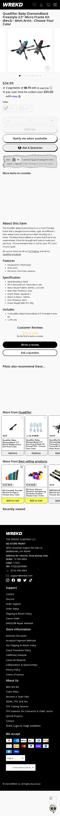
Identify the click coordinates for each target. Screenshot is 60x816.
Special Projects (14, 715)
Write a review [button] (30, 345)
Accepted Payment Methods (21, 640)
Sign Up (18, 163)
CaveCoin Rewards (16, 660)
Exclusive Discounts (16, 635)
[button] (30, 88)
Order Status (12, 608)
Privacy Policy (13, 669)
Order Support (13, 603)
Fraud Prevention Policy (18, 650)
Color (5, 101)
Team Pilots (12, 691)
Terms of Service (15, 674)
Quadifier (25, 412)
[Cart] (48, 4)
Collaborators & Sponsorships (21, 664)
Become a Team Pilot (17, 696)
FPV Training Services (17, 706)
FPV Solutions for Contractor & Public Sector (29, 711)
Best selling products (33, 461)
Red (27, 108)
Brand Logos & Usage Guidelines (23, 725)
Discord (10, 599)
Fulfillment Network (16, 655)
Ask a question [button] (30, 353)
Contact (10, 594)
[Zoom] (48, 68)
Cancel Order (13, 618)
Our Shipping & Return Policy (21, 645)
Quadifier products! (12, 254)
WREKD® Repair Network (19, 623)
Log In (9, 163)
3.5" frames (33, 251)
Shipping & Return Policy (19, 613)
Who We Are (12, 686)
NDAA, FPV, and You (17, 701)
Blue (11, 108)
